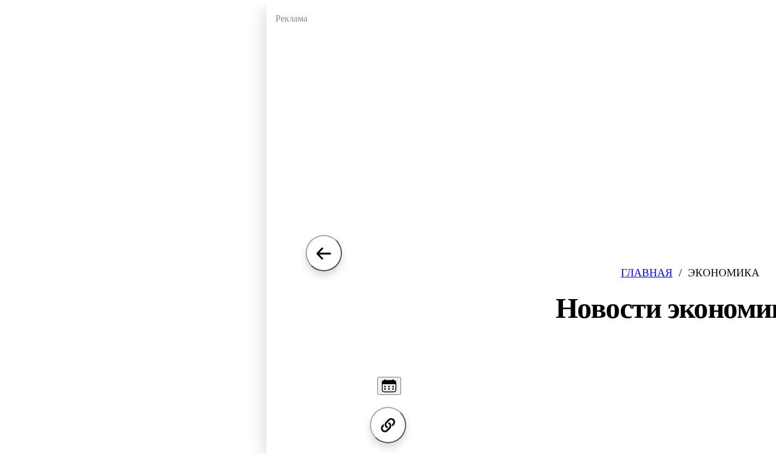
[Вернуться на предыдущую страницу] (324, 253)
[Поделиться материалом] (388, 425)
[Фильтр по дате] (389, 386)
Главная (647, 273)
